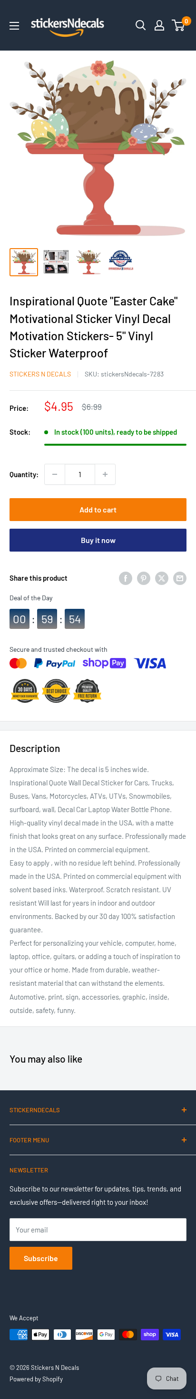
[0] (179, 25)
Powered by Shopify (36, 1379)
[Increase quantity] (105, 474)
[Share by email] (179, 578)
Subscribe (41, 1258)
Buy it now (98, 539)
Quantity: (24, 474)
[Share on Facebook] (125, 578)
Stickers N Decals (40, 374)
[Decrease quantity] (55, 474)
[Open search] (141, 25)
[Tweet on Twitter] (161, 578)
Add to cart (98, 509)
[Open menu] (14, 26)
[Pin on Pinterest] (143, 578)
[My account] (159, 25)
